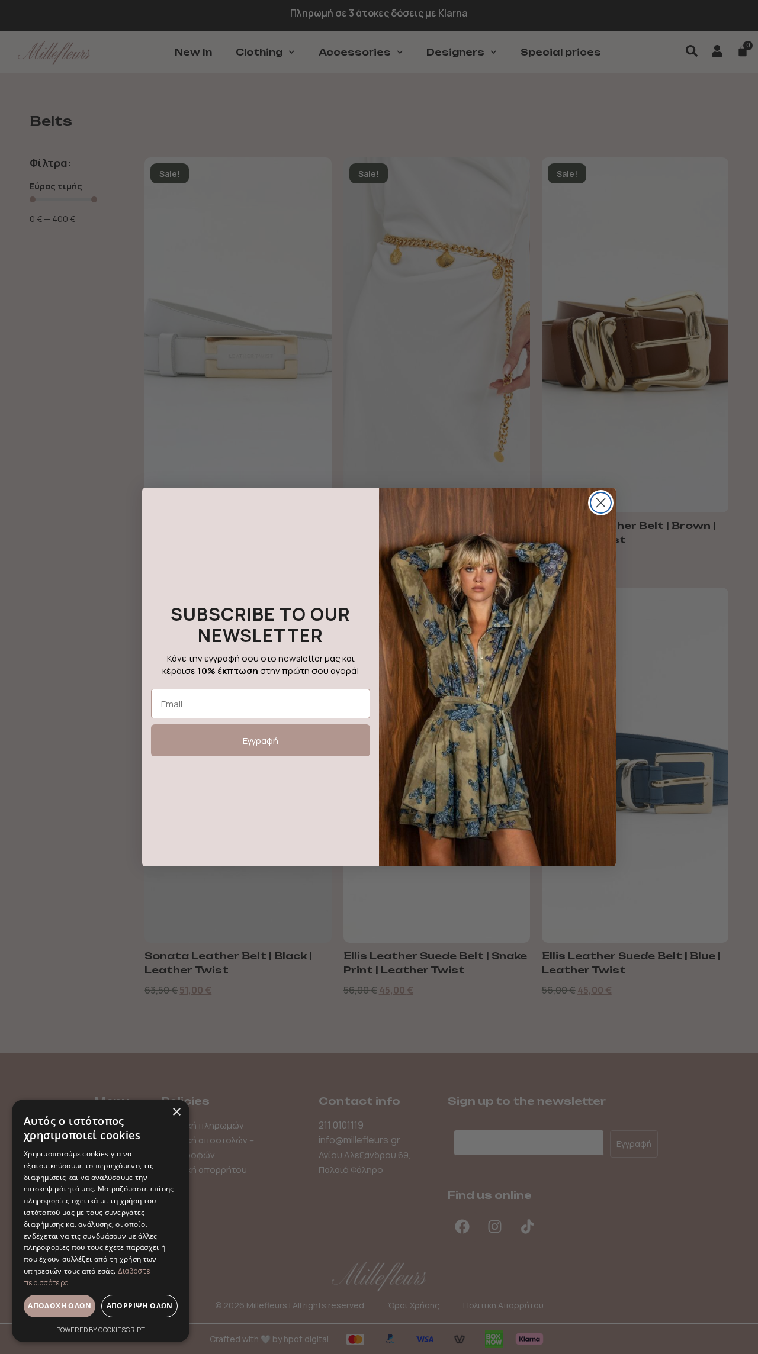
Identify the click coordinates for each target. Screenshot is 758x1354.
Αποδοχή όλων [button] (59, 1306)
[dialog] (101, 1221)
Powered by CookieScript (100, 1329)
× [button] (176, 1112)
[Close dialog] (600, 502)
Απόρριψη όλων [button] (140, 1306)
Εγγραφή (260, 740)
